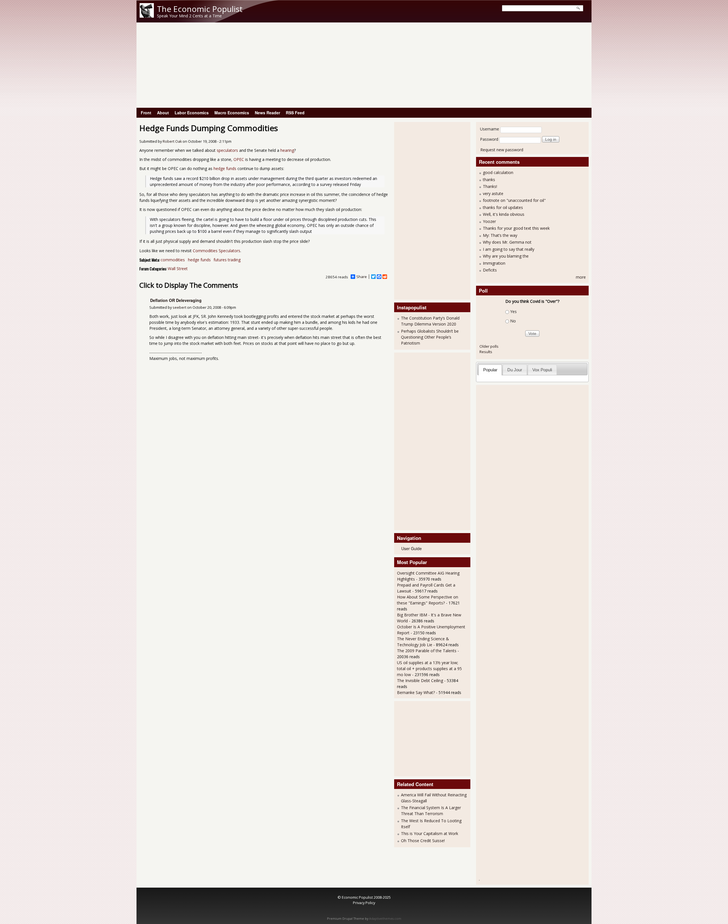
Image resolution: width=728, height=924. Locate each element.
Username (489, 129)
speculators (227, 150)
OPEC (238, 159)
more (581, 277)
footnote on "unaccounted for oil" (514, 200)
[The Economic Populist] (147, 16)
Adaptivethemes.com (385, 919)
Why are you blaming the (506, 256)
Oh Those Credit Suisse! (423, 840)
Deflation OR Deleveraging (176, 300)
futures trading (227, 259)
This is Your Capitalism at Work (429, 833)
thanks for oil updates (503, 207)
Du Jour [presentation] (514, 369)
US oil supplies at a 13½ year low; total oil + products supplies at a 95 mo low (429, 668)
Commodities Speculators (216, 250)
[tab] (490, 369)
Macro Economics (231, 112)
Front (146, 112)
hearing (287, 150)
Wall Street (178, 268)
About (163, 112)
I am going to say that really (508, 249)
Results (485, 351)
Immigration (494, 263)
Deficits (490, 270)
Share (361, 276)
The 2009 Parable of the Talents (426, 650)
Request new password (501, 149)
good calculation (498, 172)
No (513, 321)
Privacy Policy (364, 902)
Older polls (489, 346)
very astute (493, 193)
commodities (173, 259)
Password (489, 139)
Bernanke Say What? (416, 692)
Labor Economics (192, 112)
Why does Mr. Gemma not (507, 242)
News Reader (267, 112)
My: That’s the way (500, 235)
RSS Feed (295, 112)
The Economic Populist (200, 8)
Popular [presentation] (490, 369)
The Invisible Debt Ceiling (420, 680)
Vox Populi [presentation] (542, 369)
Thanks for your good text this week (516, 228)
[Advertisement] (364, 65)
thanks (489, 179)
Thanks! (490, 186)
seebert (179, 307)
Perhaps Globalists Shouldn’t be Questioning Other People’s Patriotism (430, 337)
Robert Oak (172, 141)
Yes (513, 311)
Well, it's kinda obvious (503, 214)
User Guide (411, 548)
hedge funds (225, 168)
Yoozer (489, 221)
